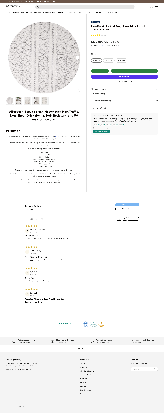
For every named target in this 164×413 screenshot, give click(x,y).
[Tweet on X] (97, 108)
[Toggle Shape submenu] (112, 12)
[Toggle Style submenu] (83, 12)
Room (88, 12)
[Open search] (119, 219)
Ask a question (127, 209)
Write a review (127, 205)
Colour (70, 12)
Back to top (82, 348)
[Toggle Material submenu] (65, 12)
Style (80, 12)
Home (8, 12)
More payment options (124, 81)
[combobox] (85, 7)
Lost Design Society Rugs (17, 406)
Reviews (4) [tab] (29, 219)
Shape (108, 12)
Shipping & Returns (87, 371)
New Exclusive (26, 12)
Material (60, 12)
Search (82, 363)
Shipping (102, 45)
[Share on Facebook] (101, 108)
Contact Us (84, 379)
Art (116, 12)
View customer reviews (101, 131)
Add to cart (134, 71)
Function (98, 12)
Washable (37, 12)
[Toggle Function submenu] (103, 12)
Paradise (58, 137)
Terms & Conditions (87, 375)
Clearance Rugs (49, 12)
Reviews (83, 394)
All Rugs (16, 12)
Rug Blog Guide (85, 386)
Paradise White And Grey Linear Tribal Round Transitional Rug (22, 17)
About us (83, 367)
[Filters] (124, 219)
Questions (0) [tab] (38, 219)
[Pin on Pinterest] (105, 108)
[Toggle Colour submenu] (74, 12)
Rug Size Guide (85, 390)
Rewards (83, 382)
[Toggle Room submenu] (92, 12)
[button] (157, 7)
